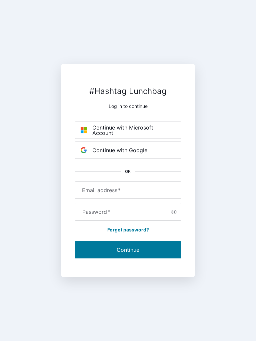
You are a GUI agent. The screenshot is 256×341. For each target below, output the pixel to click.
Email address (101, 190)
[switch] (173, 211)
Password (96, 212)
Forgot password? (128, 229)
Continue (128, 249)
